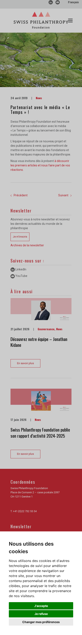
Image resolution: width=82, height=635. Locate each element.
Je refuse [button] (41, 614)
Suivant (63, 195)
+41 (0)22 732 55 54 (25, 511)
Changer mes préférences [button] (41, 622)
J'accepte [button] (41, 606)
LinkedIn (20, 269)
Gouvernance (46, 329)
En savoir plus (25, 363)
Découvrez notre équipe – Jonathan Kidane (39, 342)
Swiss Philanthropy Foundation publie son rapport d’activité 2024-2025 (40, 432)
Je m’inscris (20, 236)
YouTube (21, 276)
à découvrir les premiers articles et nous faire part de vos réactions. (40, 165)
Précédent (21, 195)
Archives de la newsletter (27, 245)
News (39, 98)
